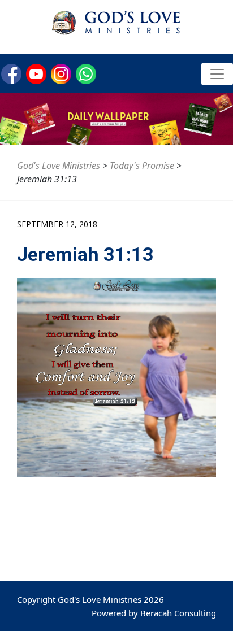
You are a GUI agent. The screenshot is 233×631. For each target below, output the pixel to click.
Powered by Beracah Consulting (154, 613)
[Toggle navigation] (217, 74)
